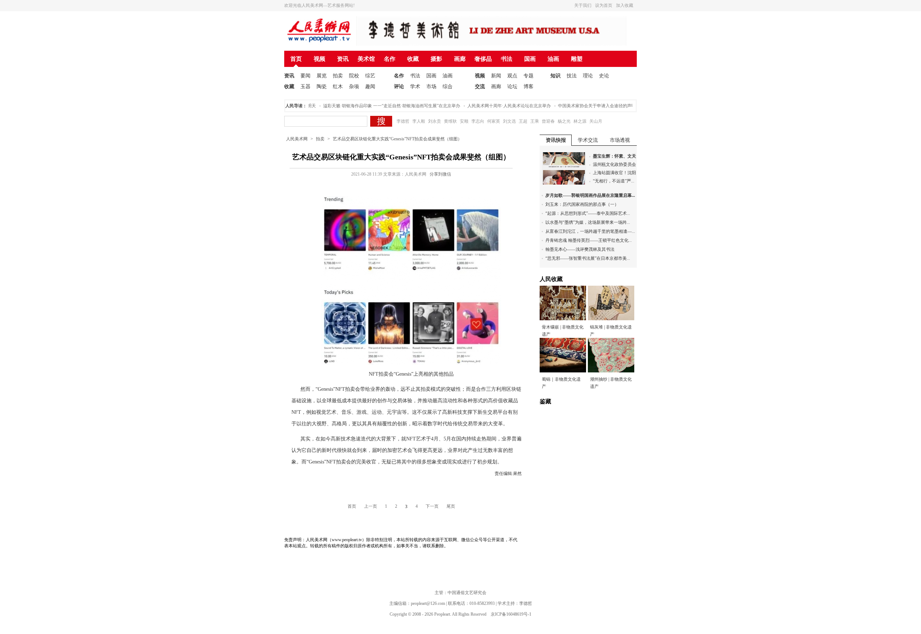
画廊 (460, 59)
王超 (523, 121)
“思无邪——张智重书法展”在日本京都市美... (587, 258)
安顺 (464, 121)
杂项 (354, 86)
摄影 (436, 59)
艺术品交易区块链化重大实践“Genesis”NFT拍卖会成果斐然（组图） (397, 138)
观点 (512, 75)
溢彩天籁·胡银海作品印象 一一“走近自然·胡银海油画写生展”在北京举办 (382, 105)
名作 (389, 59)
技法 (572, 75)
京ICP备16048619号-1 (511, 614)
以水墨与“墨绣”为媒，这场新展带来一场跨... (587, 222)
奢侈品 (483, 59)
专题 (528, 75)
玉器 (305, 86)
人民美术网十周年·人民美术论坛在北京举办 (499, 105)
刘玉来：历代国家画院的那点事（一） (582, 204)
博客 (528, 86)
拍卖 (338, 75)
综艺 (370, 75)
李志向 (477, 121)
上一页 (370, 506)
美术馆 (366, 59)
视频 (319, 59)
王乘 (534, 121)
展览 (322, 75)
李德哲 (402, 121)
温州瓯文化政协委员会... (616, 164)
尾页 (450, 506)
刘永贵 (434, 121)
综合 (448, 86)
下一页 (432, 506)
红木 (338, 86)
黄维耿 (450, 121)
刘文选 (509, 121)
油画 (553, 59)
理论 (588, 75)
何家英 (493, 121)
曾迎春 (548, 121)
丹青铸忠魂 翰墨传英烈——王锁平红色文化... (588, 240)
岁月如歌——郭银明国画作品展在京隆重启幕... (590, 195)
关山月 (595, 121)
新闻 (496, 75)
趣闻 (370, 86)
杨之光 (564, 121)
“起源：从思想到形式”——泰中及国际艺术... (587, 213)
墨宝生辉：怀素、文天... (616, 156)
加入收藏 (624, 5)
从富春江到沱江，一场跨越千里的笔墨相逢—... (590, 231)
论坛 (512, 86)
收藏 (413, 59)
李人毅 (418, 121)
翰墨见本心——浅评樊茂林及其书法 (579, 249)
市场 (431, 86)
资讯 (343, 59)
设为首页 (603, 5)
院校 (354, 75)
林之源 (579, 121)
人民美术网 (297, 138)
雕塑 (576, 59)
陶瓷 (322, 86)
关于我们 (582, 5)
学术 (415, 86)
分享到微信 (440, 174)
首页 (296, 59)
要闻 (305, 75)
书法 (506, 59)
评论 (399, 86)
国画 (530, 59)
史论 (604, 75)
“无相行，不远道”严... (613, 181)
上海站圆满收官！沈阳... (616, 172)
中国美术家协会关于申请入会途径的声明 (587, 105)
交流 (480, 86)
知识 (555, 75)
